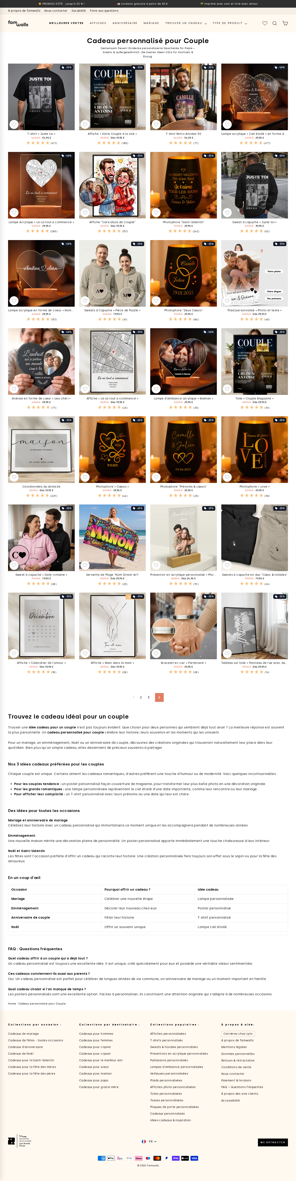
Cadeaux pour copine (95, 1047)
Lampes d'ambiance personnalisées (176, 1067)
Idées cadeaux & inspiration (170, 1120)
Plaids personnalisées (166, 1080)
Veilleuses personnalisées (169, 1073)
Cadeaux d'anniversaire (25, 1047)
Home (12, 1003)
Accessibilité (230, 1100)
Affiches (98, 23)
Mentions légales (234, 1047)
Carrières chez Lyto (238, 1034)
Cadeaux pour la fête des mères (32, 1067)
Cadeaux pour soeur (94, 1067)
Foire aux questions (104, 10)
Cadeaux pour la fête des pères (31, 1073)
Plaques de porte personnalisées (174, 1107)
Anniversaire (125, 23)
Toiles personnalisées (166, 1093)
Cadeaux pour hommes (96, 1034)
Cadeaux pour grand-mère (99, 1087)
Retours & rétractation (238, 1060)
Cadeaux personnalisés (167, 1113)
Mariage (151, 23)
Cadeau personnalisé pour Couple (42, 1003)
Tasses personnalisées (166, 1100)
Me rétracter (273, 1142)
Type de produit (228, 23)
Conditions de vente (236, 1067)
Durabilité (79, 10)
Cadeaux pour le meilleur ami (100, 1060)
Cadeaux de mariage (23, 1034)
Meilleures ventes (66, 23)
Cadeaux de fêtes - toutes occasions (35, 1040)
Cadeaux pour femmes (96, 1040)
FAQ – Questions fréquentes (242, 1087)
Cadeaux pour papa (93, 1080)
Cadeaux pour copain (95, 1053)
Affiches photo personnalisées (173, 1087)
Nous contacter (56, 10)
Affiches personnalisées (168, 1034)
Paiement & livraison (236, 1080)
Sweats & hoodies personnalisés (174, 1047)
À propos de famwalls (24, 10)
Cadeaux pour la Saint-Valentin (31, 1060)
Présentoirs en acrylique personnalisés (179, 1053)
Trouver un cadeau (184, 23)
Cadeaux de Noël (20, 1053)
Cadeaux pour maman (95, 1073)
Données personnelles (238, 1054)
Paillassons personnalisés (169, 1060)
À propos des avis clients (239, 1093)
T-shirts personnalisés (166, 1040)
